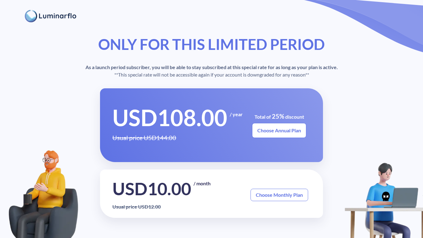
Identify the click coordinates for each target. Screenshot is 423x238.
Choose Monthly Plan (279, 195)
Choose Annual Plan (279, 130)
